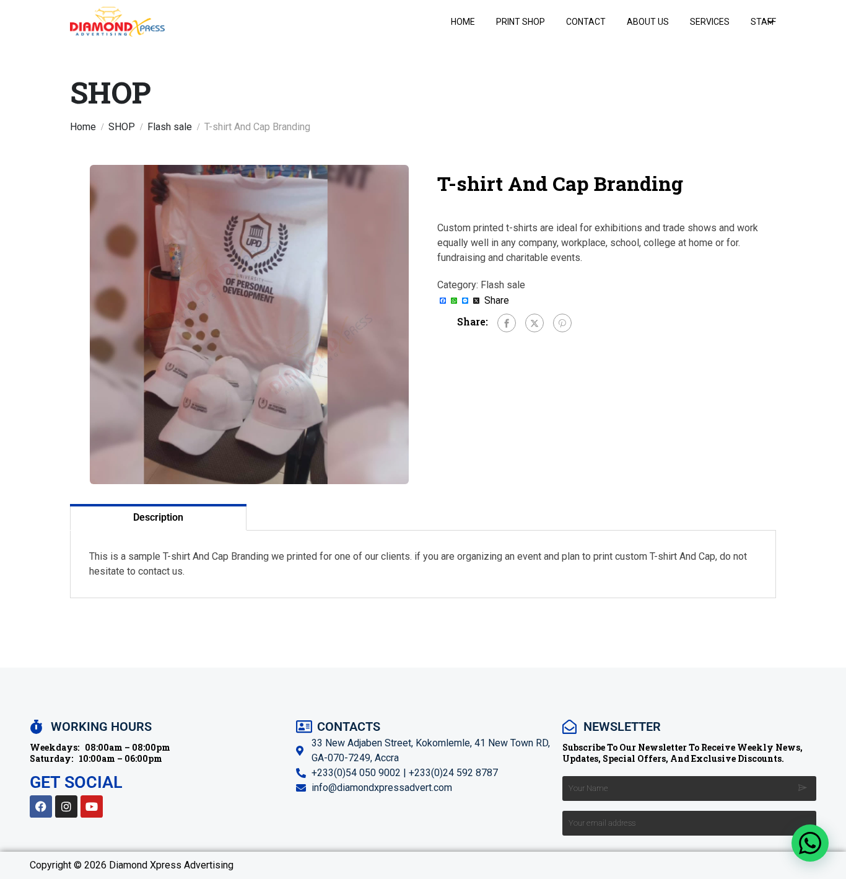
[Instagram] (66, 806)
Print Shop (520, 22)
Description (158, 517)
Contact (586, 22)
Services (710, 22)
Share (496, 301)
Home (463, 22)
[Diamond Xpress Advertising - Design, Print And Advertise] (117, 21)
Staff (763, 22)
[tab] (158, 517)
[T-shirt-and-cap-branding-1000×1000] (249, 324)
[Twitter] (534, 323)
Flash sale (169, 127)
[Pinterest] (562, 323)
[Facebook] (506, 323)
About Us (648, 22)
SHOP (121, 127)
